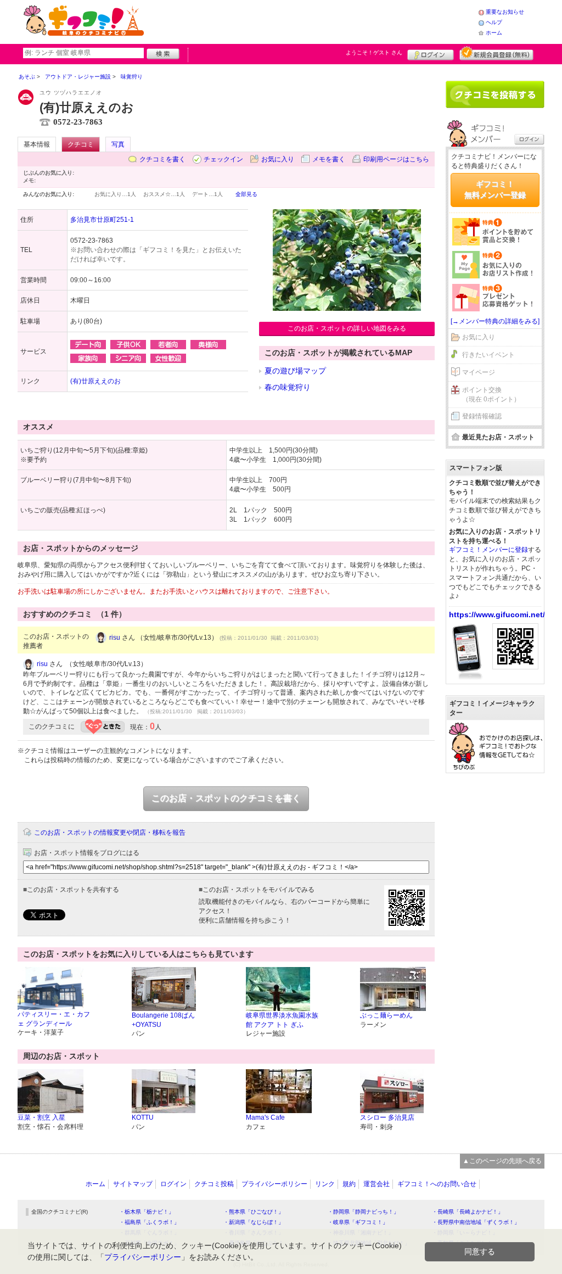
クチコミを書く (162, 159)
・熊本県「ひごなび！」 (253, 1212)
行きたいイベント (488, 355)
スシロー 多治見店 (387, 1117)
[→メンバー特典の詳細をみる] (495, 321)
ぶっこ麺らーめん (386, 1015)
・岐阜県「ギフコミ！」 (358, 1222)
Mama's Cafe (265, 1117)
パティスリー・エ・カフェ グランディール (54, 1018)
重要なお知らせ (505, 12)
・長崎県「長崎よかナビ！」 (467, 1212)
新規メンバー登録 (496, 53)
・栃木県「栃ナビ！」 (146, 1212)
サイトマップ (133, 1184)
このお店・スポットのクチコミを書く (226, 798)
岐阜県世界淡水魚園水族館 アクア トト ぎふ (282, 1020)
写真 (118, 144)
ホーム (494, 33)
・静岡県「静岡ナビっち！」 (363, 1212)
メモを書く (328, 159)
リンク (325, 1184)
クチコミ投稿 (214, 1184)
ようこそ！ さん (374, 52)
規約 (349, 1184)
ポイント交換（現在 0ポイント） (491, 394)
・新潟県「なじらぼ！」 (253, 1222)
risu (114, 637)
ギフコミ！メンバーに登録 (488, 550)
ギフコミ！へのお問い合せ (436, 1184)
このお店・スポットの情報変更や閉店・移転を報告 (110, 832)
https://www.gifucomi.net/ (497, 614)
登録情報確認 (482, 416)
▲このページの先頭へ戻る (502, 1161)
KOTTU (143, 1117)
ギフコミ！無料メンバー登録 (495, 189)
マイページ (478, 372)
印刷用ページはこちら (396, 159)
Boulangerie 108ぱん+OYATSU (163, 1020)
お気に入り (277, 159)
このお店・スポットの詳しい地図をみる (347, 328)
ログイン (430, 53)
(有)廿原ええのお (95, 381)
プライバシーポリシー (274, 1184)
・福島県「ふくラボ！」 (149, 1222)
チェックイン (223, 159)
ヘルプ (494, 22)
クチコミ (81, 144)
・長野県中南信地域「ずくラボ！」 (476, 1222)
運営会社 (376, 1184)
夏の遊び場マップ (295, 370)
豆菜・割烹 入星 (41, 1117)
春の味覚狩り (288, 387)
